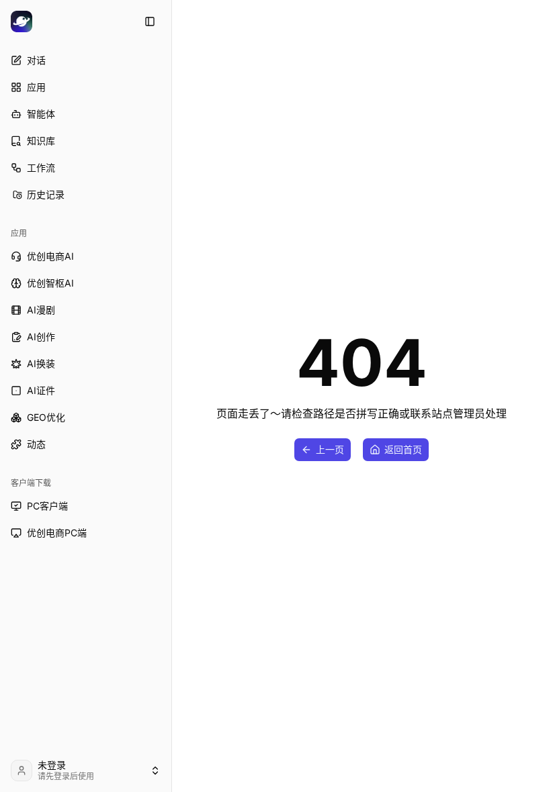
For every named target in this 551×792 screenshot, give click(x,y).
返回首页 (403, 449)
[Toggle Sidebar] (171, 396)
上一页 (330, 449)
